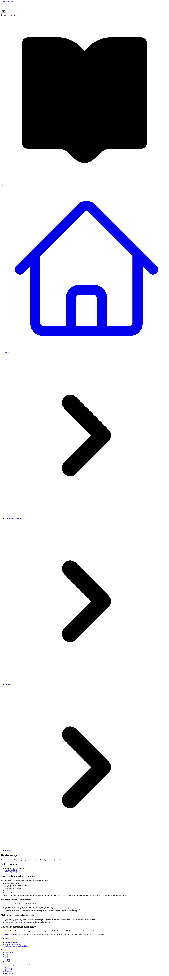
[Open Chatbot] (3, 12)
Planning (7, 684)
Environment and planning (13, 518)
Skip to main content (7, 1)
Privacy (7, 954)
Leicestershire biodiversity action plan (15, 934)
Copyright (8, 960)
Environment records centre (13, 944)
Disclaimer (8, 961)
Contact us (8, 958)
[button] (9, 15)
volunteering (18, 922)
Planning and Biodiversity (13, 870)
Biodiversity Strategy (11, 872)
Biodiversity (8, 850)
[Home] (14, 9)
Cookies (7, 956)
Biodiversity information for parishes (16, 946)
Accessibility (9, 952)
